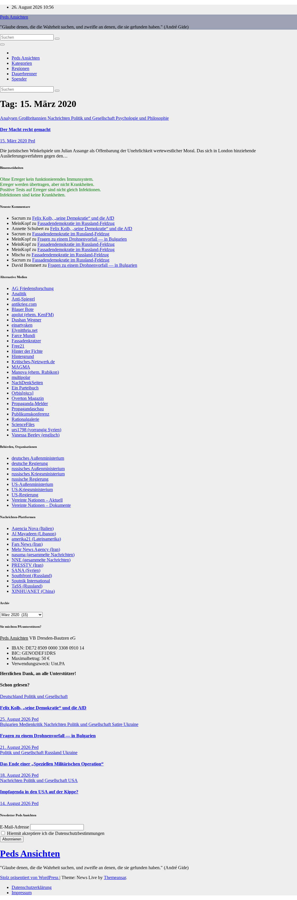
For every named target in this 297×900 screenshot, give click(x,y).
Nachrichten (59, 118)
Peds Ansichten (14, 17)
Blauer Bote (23, 309)
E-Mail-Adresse (14, 826)
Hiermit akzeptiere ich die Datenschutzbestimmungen (55, 833)
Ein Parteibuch (25, 387)
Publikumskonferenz (30, 413)
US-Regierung (25, 494)
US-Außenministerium (32, 484)
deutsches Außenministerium (38, 458)
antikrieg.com (24, 304)
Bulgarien (9, 724)
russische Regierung (30, 479)
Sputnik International (31, 580)
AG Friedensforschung (33, 288)
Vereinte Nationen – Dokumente (41, 505)
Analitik (19, 293)
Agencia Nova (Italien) (33, 528)
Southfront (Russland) (32, 575)
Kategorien (22, 63)
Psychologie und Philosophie (142, 118)
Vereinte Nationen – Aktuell (37, 500)
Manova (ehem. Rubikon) (35, 372)
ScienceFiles (23, 424)
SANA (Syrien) (26, 570)
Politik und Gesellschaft (93, 118)
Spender (19, 78)
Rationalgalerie (25, 419)
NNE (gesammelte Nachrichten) (41, 559)
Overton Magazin (28, 398)
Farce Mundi (23, 335)
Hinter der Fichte (27, 351)
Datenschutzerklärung (32, 887)
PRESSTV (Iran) (27, 565)
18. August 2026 (16, 775)
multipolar (21, 377)
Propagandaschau (28, 408)
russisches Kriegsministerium (38, 473)
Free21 (18, 345)
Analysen (9, 118)
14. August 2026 (16, 803)
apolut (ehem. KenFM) (33, 314)
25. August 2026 (16, 719)
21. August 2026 (16, 747)
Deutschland (12, 696)
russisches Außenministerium (38, 468)
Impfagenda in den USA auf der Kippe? (39, 791)
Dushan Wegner (26, 319)
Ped (31, 140)
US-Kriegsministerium (32, 489)
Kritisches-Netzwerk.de (33, 361)
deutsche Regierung (30, 463)
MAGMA (21, 366)
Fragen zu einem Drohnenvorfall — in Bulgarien (82, 239)
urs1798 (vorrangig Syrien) (36, 429)
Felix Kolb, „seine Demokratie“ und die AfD (73, 218)
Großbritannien (33, 118)
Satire (118, 724)
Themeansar (115, 877)
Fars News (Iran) (27, 544)
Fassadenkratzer (26, 340)
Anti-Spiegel (23, 298)
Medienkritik (31, 724)
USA (73, 780)
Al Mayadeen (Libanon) (34, 533)
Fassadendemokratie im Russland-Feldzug (76, 223)
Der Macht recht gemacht (25, 129)
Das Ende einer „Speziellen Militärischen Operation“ (52, 763)
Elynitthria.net (24, 330)
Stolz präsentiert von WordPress (29, 877)
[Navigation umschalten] (2, 44)
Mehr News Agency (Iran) (36, 549)
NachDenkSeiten (27, 382)
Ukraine (131, 724)
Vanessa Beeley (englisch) (35, 434)
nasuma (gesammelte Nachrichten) (43, 554)
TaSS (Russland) (27, 586)
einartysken (22, 325)
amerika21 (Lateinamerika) (36, 538)
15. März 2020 (14, 140)
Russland (54, 752)
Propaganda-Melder (30, 403)
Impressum (22, 892)
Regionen (20, 68)
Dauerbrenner (24, 73)
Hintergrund (23, 356)
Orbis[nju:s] (22, 393)
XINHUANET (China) (33, 591)
